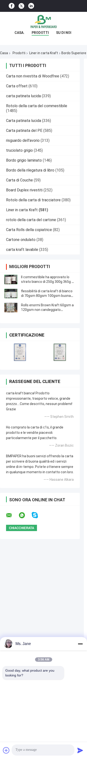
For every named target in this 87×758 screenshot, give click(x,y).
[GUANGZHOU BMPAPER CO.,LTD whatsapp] (25, 515)
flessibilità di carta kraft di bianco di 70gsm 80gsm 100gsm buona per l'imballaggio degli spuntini (46, 295)
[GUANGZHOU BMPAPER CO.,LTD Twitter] (21, 6)
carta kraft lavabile (22, 249)
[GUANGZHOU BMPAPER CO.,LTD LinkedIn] (31, 6)
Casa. (19, 33)
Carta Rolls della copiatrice (29, 229)
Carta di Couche (19, 180)
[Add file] (6, 750)
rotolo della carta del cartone (31, 220)
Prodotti (40, 33)
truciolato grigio (19, 150)
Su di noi (63, 33)
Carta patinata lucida (23, 120)
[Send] (80, 750)
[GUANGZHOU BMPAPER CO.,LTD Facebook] (11, 6)
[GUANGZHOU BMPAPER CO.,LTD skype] (38, 515)
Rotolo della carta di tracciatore (33, 200)
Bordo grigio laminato (24, 160)
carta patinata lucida (23, 96)
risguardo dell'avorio (23, 140)
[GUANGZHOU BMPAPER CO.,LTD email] (12, 515)
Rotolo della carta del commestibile (36, 106)
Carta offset (17, 86)
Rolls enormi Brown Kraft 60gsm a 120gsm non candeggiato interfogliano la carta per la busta (47, 309)
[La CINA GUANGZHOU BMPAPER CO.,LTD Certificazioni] (20, 352)
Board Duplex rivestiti (24, 190)
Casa (4, 53)
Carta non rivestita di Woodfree (32, 76)
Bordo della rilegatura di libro (30, 170)
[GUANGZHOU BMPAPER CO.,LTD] (43, 21)
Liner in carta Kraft (43, 53)
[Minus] (80, 644)
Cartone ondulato (21, 239)
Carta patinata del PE (24, 130)
